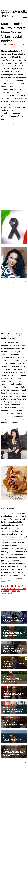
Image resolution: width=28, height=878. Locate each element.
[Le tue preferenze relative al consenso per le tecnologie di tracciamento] (26, 658)
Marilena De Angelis (15, 44)
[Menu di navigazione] (25, 16)
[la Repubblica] (19, 12)
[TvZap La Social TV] (7, 16)
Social (23, 44)
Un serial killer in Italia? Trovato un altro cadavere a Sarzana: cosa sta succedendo (13, 589)
